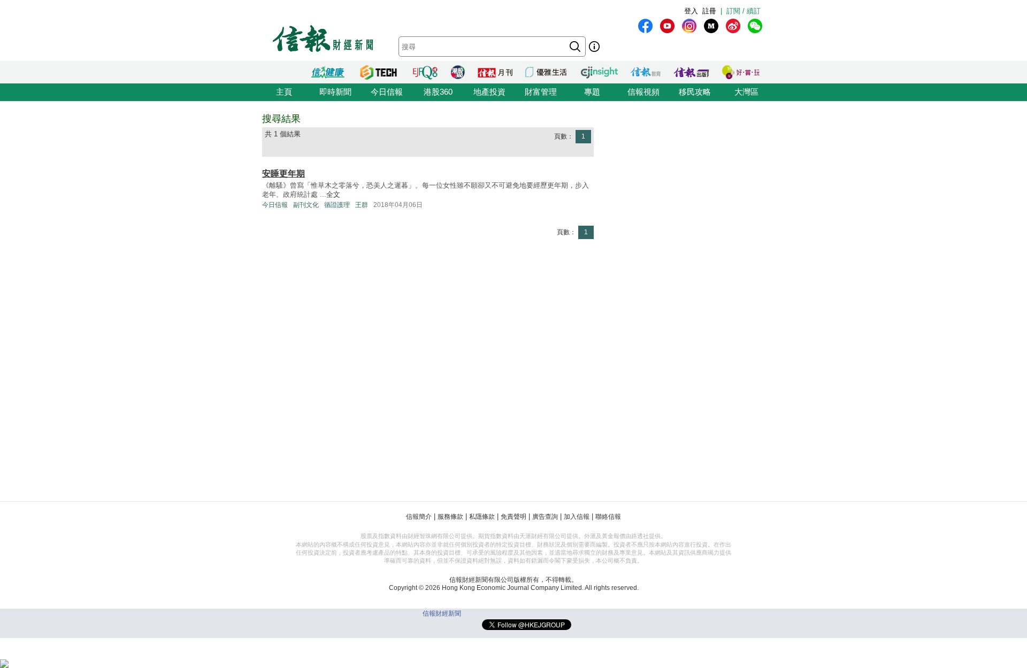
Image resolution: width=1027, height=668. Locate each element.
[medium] (711, 26)
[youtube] (667, 26)
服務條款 (450, 516)
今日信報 (387, 91)
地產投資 (489, 91)
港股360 (438, 91)
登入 (691, 11)
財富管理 (541, 91)
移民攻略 (695, 91)
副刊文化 (306, 205)
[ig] (689, 26)
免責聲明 (513, 516)
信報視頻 (643, 91)
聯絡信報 (608, 516)
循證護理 (337, 205)
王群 (361, 205)
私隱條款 (482, 516)
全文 (333, 194)
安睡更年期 (283, 173)
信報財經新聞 (442, 613)
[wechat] (755, 26)
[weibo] (733, 26)
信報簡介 (419, 516)
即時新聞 (335, 91)
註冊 (709, 11)
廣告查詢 (545, 516)
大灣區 (746, 91)
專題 (592, 91)
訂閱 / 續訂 (743, 11)
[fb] (645, 26)
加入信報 (576, 516)
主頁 (284, 91)
